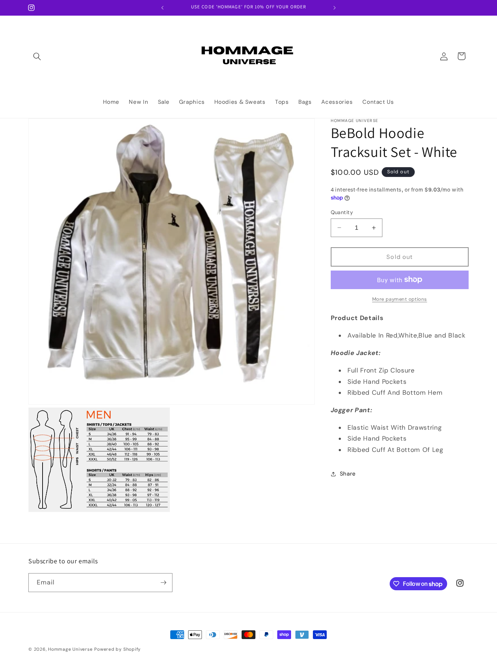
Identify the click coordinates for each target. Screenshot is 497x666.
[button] (37, 56)
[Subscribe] (163, 582)
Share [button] (348, 473)
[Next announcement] (335, 7)
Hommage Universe (70, 649)
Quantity (342, 212)
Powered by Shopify (117, 649)
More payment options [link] (399, 299)
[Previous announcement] (163, 7)
